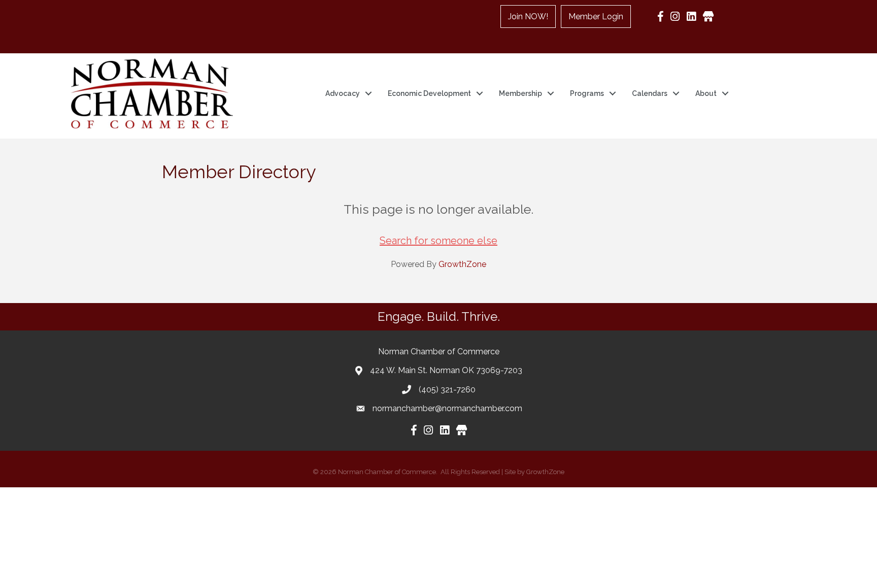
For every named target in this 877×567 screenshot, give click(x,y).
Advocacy (342, 93)
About (706, 93)
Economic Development (429, 93)
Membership (520, 93)
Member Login (595, 16)
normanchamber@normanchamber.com (447, 408)
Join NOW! (528, 16)
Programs (587, 93)
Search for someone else (438, 241)
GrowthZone (462, 264)
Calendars (649, 93)
